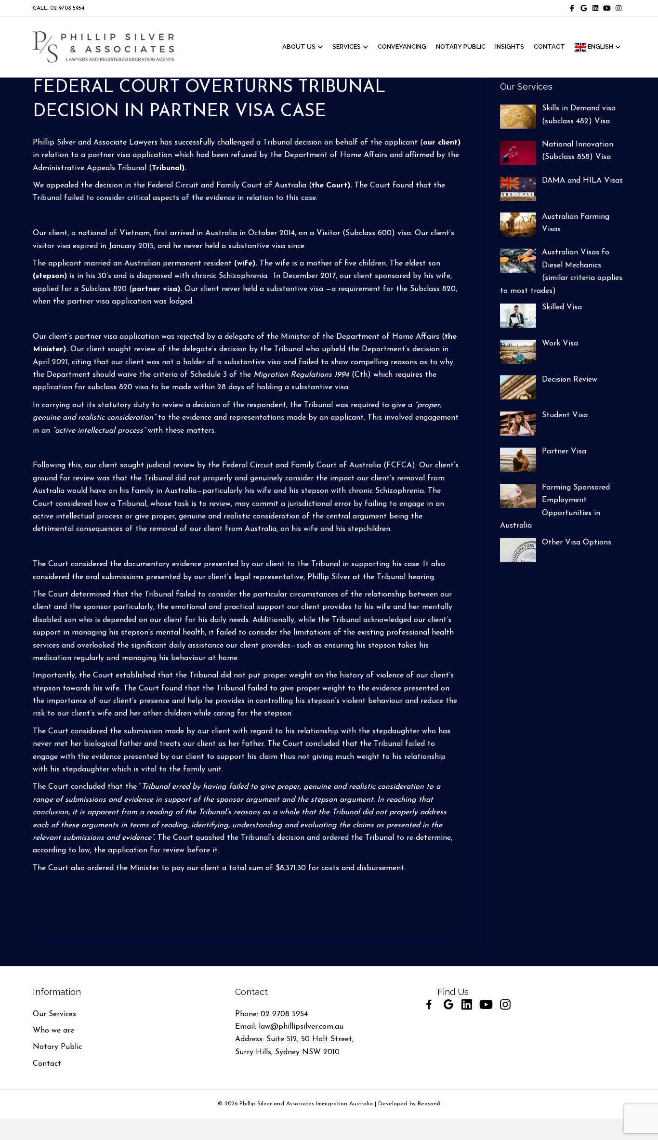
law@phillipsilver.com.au (301, 1027)
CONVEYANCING (402, 46)
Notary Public (57, 1047)
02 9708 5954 (284, 1014)
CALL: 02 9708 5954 (58, 8)
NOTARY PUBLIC (461, 46)
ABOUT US (299, 46)
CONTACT (549, 46)
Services (346, 46)
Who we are (53, 1030)
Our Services (54, 1014)
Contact (47, 1064)
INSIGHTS (509, 46)
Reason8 (429, 1104)
